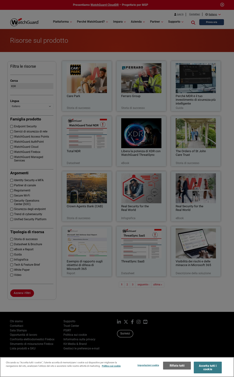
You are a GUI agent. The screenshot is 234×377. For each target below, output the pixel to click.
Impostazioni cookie (148, 365)
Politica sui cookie (111, 366)
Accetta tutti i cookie (208, 367)
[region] (117, 367)
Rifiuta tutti (177, 365)
